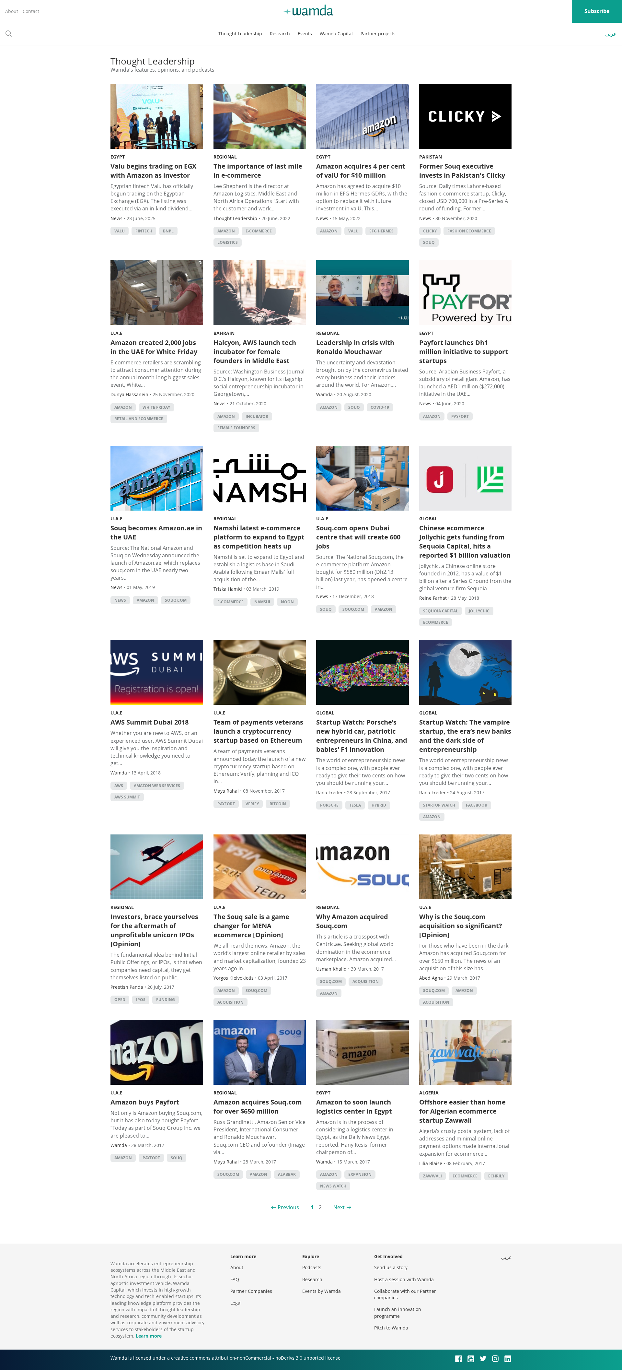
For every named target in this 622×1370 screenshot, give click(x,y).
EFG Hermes (381, 231)
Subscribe (596, 11)
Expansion (360, 1174)
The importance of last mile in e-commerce (257, 171)
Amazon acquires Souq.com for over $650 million (257, 1107)
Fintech (143, 231)
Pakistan (430, 157)
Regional (225, 157)
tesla (355, 805)
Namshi (262, 602)
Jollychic (479, 611)
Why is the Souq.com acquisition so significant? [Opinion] (460, 925)
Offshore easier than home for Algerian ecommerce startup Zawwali (462, 1111)
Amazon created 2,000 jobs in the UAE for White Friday (153, 347)
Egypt (117, 157)
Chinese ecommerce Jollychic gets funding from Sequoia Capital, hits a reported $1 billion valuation (465, 542)
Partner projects (378, 33)
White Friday (156, 407)
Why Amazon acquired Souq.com (352, 921)
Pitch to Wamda (391, 1328)
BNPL (168, 231)
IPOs (140, 999)
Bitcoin (278, 804)
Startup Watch (439, 805)
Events (305, 33)
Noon (287, 602)
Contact (31, 11)
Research (280, 33)
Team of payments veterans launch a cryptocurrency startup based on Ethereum (258, 731)
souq (429, 242)
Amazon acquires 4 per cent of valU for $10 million (360, 171)
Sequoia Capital (440, 611)
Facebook (476, 805)
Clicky (430, 231)
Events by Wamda (321, 1291)
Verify (252, 804)
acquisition (230, 1002)
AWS (118, 785)
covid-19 (380, 407)
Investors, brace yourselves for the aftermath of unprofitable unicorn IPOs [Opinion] (154, 930)
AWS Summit (127, 797)
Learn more (149, 1336)
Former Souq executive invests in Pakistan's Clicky (462, 171)
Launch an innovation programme (397, 1312)
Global (428, 518)
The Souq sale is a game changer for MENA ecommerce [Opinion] (251, 925)
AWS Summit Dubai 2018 (149, 722)
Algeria (429, 1093)
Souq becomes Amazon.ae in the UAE (156, 532)
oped (119, 999)
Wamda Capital (336, 33)
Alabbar (287, 1174)
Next (339, 1207)
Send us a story (391, 1267)
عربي (611, 33)
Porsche (329, 805)
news (120, 600)
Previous (288, 1207)
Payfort (460, 416)
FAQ (234, 1279)
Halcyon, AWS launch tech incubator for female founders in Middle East (254, 351)
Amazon (226, 231)
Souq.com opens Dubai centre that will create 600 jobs (358, 537)
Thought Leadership (240, 33)
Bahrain (224, 333)
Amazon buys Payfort (144, 1102)
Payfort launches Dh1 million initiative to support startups (463, 351)
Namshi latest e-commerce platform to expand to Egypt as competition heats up (259, 537)
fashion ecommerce (469, 231)
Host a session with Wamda (404, 1279)
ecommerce (435, 622)
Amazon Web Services (157, 785)
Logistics (227, 242)
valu (119, 231)
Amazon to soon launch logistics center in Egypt (354, 1107)
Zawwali (432, 1176)
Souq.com (176, 600)
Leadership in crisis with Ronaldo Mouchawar (355, 347)
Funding (165, 999)
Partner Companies (251, 1291)
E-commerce (259, 231)
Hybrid (379, 805)
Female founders (236, 428)
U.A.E (116, 333)
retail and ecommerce (138, 418)
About (11, 11)
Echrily (496, 1176)
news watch (333, 1186)
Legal (236, 1303)
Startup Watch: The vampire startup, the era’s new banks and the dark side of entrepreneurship (465, 736)
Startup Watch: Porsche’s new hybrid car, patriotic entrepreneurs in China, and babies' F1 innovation (361, 736)
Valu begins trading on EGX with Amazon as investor (153, 171)
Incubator (257, 416)
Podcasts (311, 1267)
